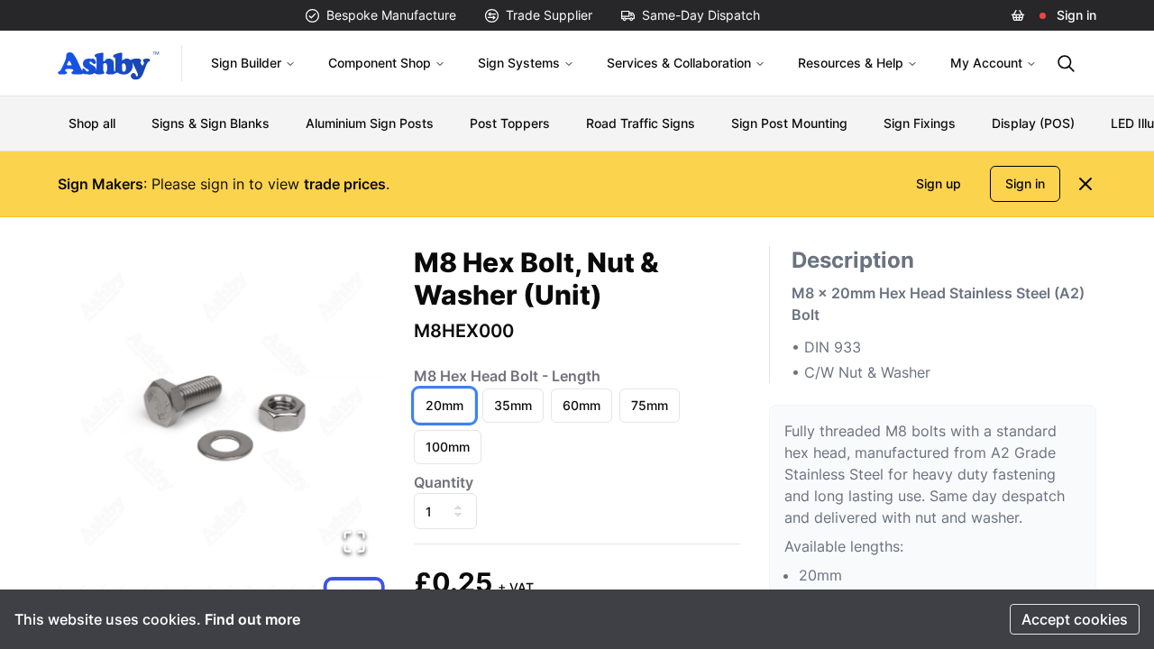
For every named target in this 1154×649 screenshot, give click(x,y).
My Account (986, 62)
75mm (649, 405)
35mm (513, 405)
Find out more (252, 619)
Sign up (938, 183)
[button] (221, 409)
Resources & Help (850, 62)
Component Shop (379, 62)
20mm (444, 405)
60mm (581, 405)
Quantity (443, 482)
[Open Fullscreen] (354, 541)
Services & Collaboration (679, 62)
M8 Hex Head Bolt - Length (507, 376)
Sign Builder (246, 62)
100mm (448, 446)
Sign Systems (519, 62)
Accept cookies (1074, 619)
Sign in (1076, 15)
